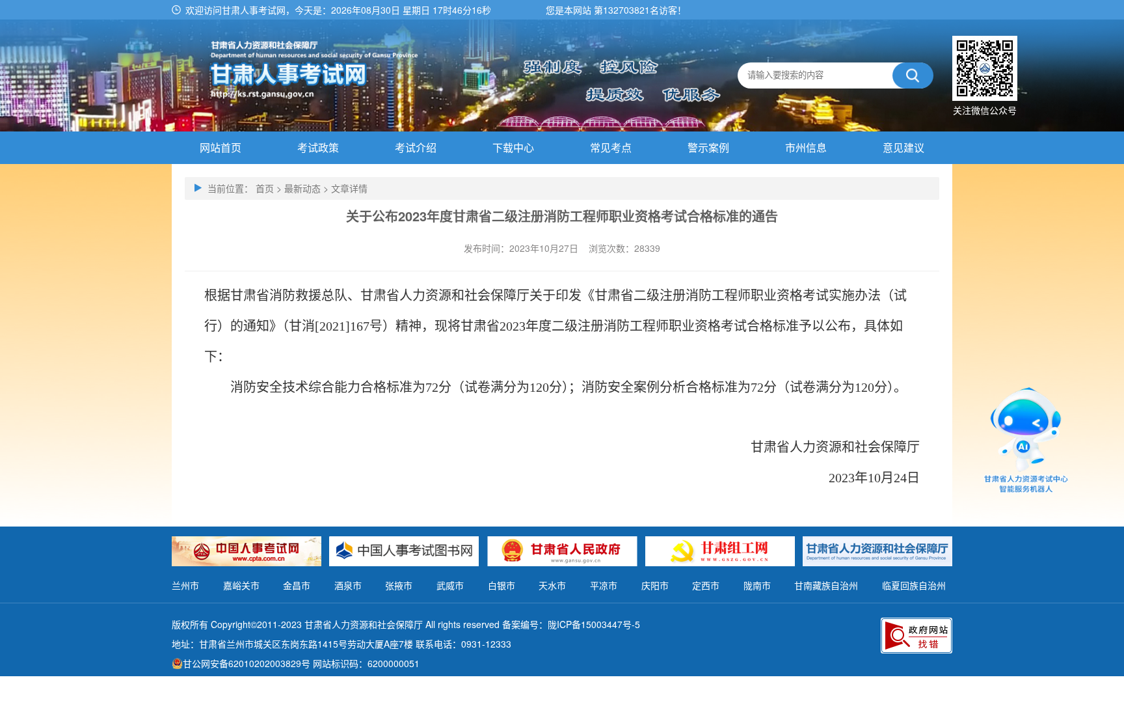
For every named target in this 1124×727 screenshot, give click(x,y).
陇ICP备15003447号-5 (594, 624)
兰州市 (185, 585)
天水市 (552, 585)
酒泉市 (348, 585)
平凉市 (603, 585)
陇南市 (757, 585)
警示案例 (708, 147)
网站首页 (220, 147)
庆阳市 (655, 585)
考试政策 (318, 147)
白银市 (501, 585)
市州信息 (806, 147)
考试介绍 (415, 147)
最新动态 (302, 188)
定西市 (705, 585)
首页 (265, 188)
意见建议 (903, 147)
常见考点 (611, 147)
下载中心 (513, 147)
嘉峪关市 (241, 585)
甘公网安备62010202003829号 (246, 663)
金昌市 (296, 585)
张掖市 (398, 585)
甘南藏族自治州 (826, 585)
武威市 (450, 585)
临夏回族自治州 (914, 585)
